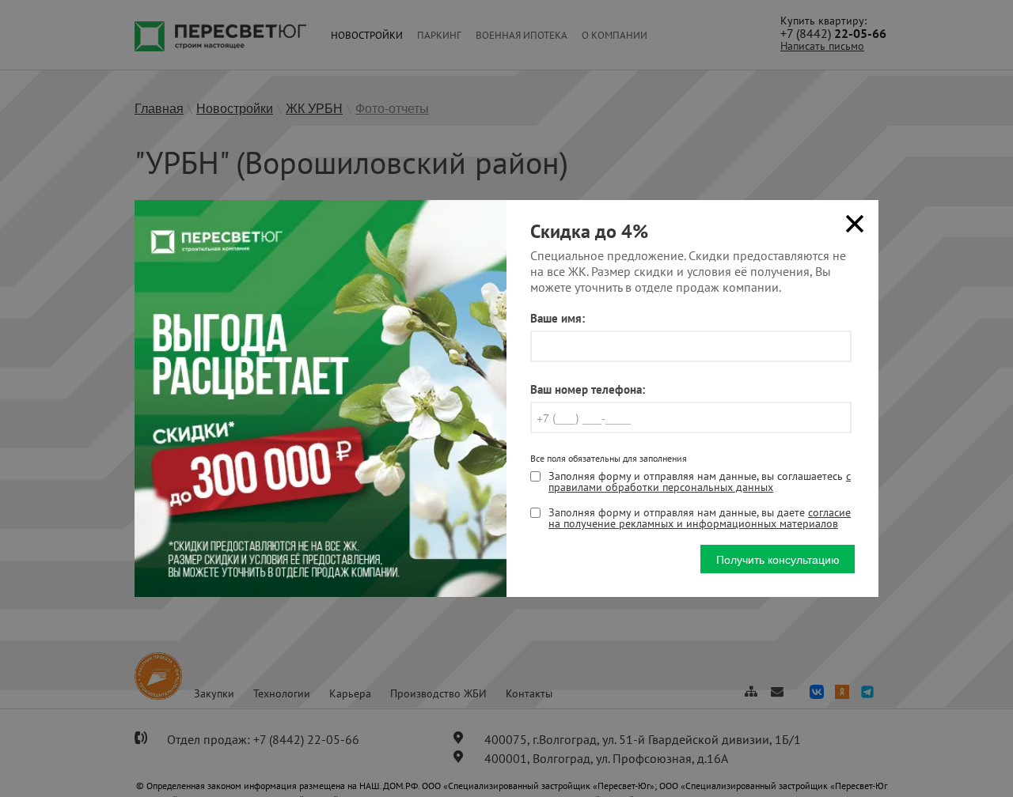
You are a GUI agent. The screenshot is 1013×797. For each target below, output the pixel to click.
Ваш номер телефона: (587, 389)
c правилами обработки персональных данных (699, 481)
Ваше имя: (557, 318)
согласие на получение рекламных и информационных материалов (699, 518)
